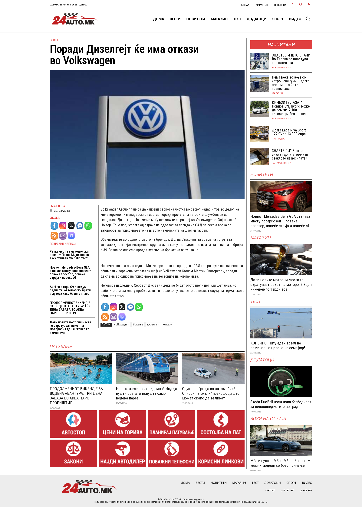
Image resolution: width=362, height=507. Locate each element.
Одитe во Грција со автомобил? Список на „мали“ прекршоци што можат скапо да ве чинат (210, 393)
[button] (307, 18)
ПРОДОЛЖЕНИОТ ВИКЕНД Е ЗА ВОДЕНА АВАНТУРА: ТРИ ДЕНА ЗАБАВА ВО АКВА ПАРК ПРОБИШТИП (70, 308)
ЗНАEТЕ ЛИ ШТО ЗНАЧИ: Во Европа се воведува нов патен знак (291, 59)
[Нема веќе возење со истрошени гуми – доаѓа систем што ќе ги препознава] (259, 83)
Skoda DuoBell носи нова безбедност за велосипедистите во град (280, 404)
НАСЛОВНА (278, 139)
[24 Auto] (75, 19)
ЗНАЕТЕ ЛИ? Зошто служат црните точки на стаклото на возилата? (290, 154)
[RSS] (309, 4)
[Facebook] (292, 4)
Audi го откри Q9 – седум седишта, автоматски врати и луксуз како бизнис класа (70, 290)
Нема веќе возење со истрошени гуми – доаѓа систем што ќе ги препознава (290, 83)
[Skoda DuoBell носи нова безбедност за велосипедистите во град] (281, 381)
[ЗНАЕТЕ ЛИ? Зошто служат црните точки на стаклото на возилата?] (259, 156)
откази (167, 324)
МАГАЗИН (277, 93)
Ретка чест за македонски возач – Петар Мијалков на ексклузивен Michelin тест (69, 254)
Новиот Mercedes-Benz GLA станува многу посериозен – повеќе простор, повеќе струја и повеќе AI (70, 272)
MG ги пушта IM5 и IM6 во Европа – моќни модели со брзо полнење (280, 463)
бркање (138, 324)
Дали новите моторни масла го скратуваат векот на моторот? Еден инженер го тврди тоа (70, 327)
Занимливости (281, 67)
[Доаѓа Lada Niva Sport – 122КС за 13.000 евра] (259, 134)
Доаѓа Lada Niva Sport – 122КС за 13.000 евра (290, 132)
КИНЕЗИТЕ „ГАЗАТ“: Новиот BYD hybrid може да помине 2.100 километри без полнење (291, 108)
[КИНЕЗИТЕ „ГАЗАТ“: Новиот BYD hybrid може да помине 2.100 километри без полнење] (259, 109)
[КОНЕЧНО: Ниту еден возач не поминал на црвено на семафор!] (281, 323)
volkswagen (121, 324)
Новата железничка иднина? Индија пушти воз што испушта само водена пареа (146, 393)
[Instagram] (300, 4)
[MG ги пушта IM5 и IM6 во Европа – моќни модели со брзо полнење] (281, 440)
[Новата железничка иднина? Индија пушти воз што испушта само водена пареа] (147, 368)
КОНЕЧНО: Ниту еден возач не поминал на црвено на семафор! (277, 345)
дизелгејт (153, 324)
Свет (54, 39)
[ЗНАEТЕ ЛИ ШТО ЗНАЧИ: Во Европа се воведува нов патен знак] (259, 61)
